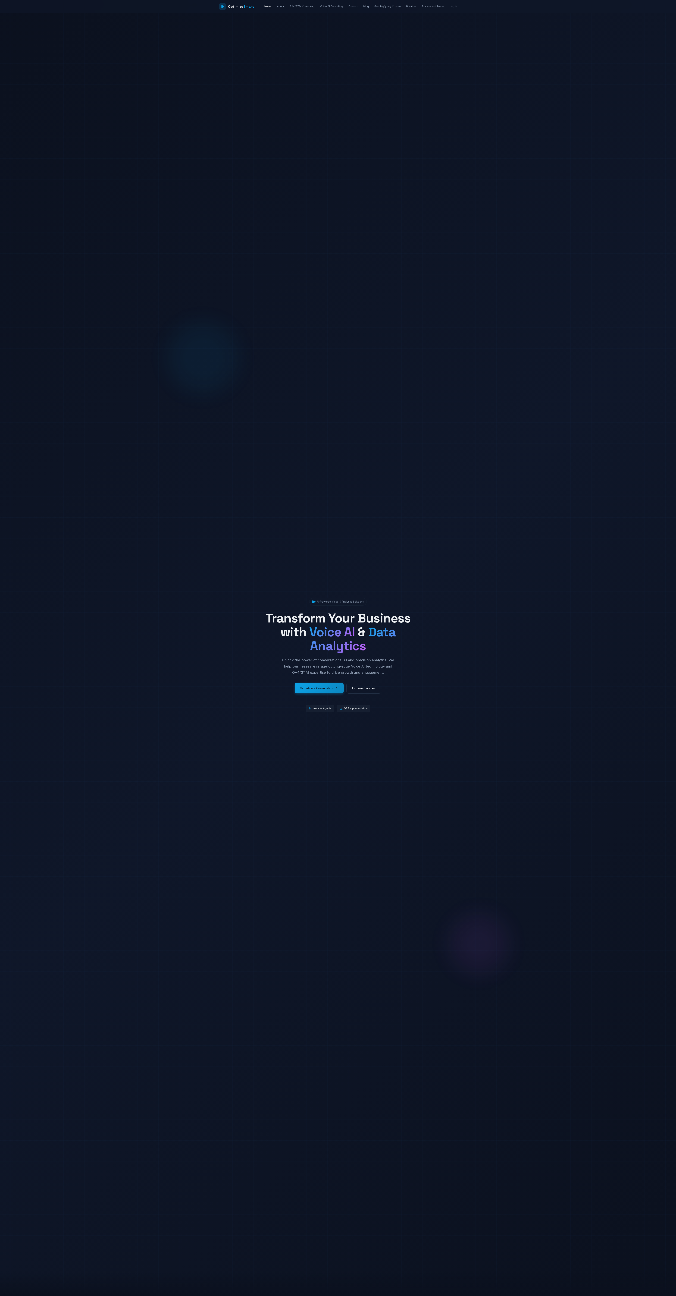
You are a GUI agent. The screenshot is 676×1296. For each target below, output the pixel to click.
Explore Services (363, 688)
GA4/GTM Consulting (302, 6)
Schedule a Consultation (316, 688)
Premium (411, 6)
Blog (366, 6)
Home (267, 6)
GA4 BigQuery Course (387, 6)
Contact (353, 6)
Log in (453, 6)
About (280, 6)
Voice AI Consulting (331, 6)
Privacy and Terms (433, 6)
